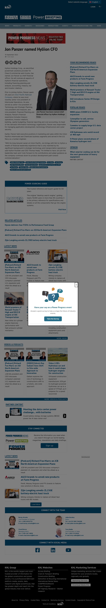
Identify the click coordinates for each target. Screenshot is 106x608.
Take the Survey (53, 319)
